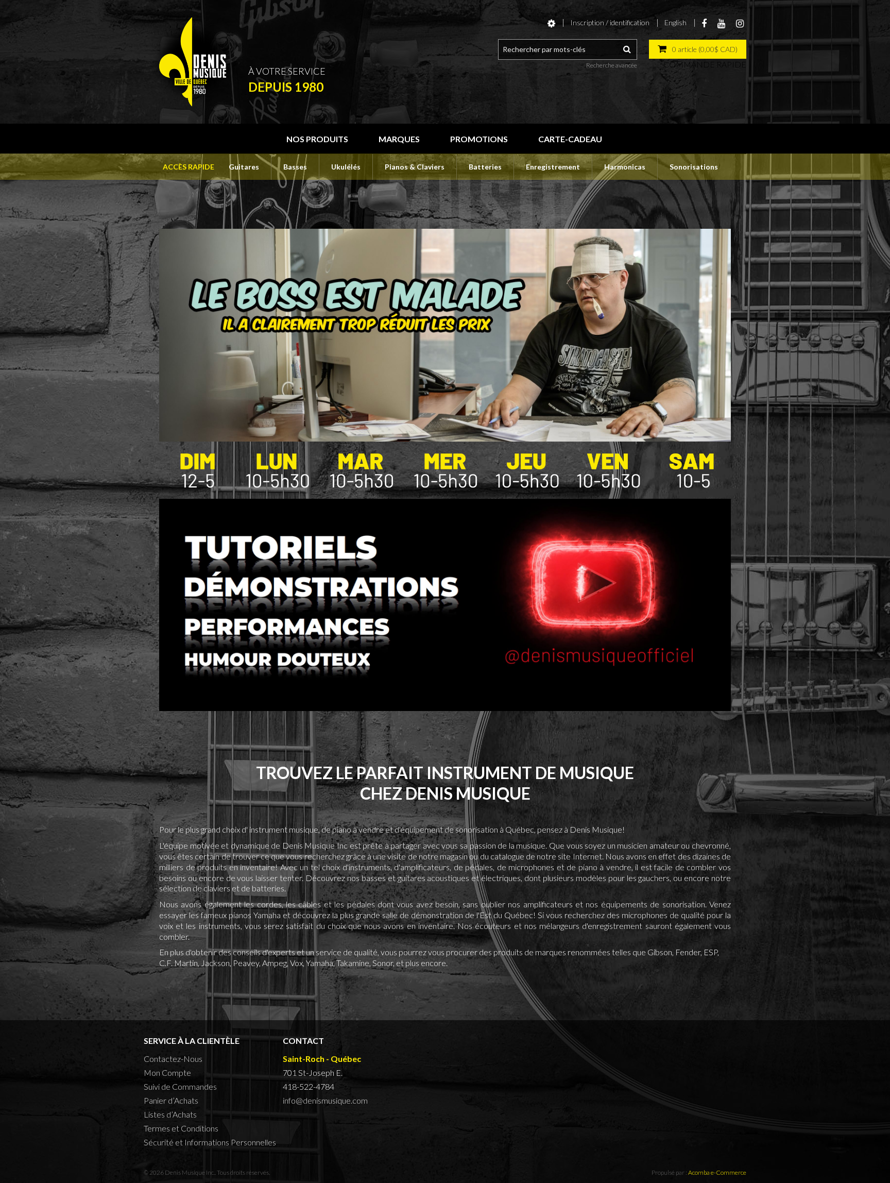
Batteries (485, 166)
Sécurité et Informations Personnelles (210, 1142)
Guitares (244, 166)
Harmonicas (624, 166)
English (675, 22)
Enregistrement (553, 166)
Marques (399, 139)
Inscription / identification (609, 22)
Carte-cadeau (570, 139)
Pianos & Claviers (414, 166)
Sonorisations (694, 166)
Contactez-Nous (173, 1058)
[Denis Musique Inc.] (193, 62)
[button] (697, 49)
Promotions (479, 139)
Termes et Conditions (181, 1128)
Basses (295, 166)
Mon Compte (167, 1072)
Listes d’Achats (170, 1114)
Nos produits (317, 139)
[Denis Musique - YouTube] (445, 604)
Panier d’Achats (171, 1100)
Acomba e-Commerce (717, 1172)
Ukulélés (346, 166)
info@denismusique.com (325, 1100)
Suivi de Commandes (180, 1086)
